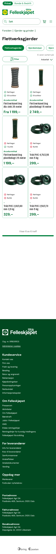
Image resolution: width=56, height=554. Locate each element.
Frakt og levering (10, 366)
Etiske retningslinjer (11, 428)
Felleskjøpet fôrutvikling (13, 435)
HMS (4, 424)
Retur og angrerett (10, 374)
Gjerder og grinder (24, 30)
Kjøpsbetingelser (10, 381)
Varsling (5, 466)
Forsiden (6, 30)
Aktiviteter (7, 409)
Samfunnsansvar (10, 455)
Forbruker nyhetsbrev (12, 483)
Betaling (6, 370)
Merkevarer (7, 479)
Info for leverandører (11, 448)
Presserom (7, 405)
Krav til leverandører (11, 451)
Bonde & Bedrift (23, 3)
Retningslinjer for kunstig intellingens (19, 431)
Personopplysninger (11, 385)
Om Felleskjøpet (9, 413)
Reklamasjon (8, 378)
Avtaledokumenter (10, 463)
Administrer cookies (11, 346)
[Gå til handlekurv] (44, 21)
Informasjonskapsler (11, 393)
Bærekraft (6, 416)
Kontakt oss (7, 359)
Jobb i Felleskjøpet (11, 420)
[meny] (51, 21)
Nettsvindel (7, 389)
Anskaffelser (8, 459)
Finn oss (6, 363)
